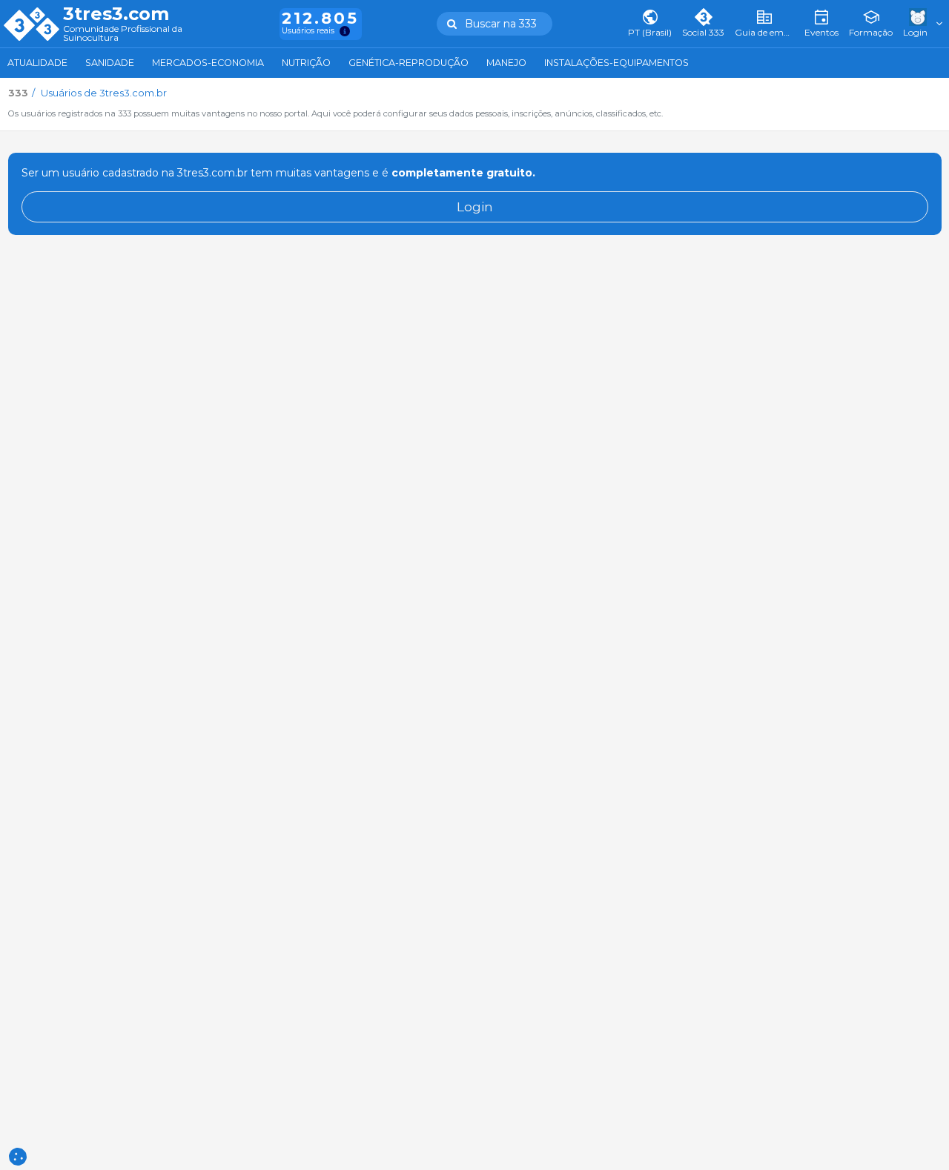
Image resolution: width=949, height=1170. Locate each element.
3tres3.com (116, 14)
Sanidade (109, 62)
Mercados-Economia (208, 62)
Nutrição (306, 62)
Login (475, 206)
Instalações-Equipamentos (616, 62)
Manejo (506, 62)
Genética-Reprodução (408, 62)
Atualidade (37, 62)
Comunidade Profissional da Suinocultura (122, 33)
